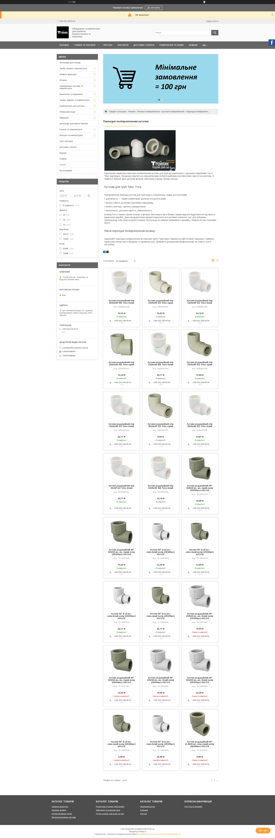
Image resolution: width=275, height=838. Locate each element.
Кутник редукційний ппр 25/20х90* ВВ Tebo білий (121, 301)
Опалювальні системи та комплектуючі (71, 87)
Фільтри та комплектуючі (71, 135)
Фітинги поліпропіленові (149, 111)
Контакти (123, 45)
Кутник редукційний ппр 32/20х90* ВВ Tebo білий (160, 363)
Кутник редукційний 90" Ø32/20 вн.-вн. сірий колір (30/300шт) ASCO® (121, 680)
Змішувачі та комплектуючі (108, 810)
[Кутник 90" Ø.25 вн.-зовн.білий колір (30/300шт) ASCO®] (121, 595)
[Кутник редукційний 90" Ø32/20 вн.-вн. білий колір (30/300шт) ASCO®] (160, 659)
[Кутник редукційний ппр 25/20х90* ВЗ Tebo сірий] (160, 406)
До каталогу (153, 7)
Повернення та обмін (171, 45)
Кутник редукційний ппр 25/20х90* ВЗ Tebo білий (200, 425)
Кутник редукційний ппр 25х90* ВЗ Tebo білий (121, 487)
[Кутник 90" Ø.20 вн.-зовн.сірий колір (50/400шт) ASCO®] (121, 723)
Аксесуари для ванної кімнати (74, 123)
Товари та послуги (84, 45)
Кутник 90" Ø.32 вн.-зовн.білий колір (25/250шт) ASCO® (160, 744)
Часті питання (66, 141)
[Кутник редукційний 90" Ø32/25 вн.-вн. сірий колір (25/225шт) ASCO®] (121, 531)
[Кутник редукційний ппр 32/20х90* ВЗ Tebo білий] (121, 406)
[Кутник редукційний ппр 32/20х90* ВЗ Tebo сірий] (199, 344)
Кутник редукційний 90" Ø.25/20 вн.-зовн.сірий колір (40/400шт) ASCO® (199, 744)
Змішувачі (64, 118)
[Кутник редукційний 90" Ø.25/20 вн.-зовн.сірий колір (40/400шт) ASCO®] (199, 723)
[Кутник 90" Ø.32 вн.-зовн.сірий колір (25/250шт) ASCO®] (160, 595)
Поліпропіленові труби (62, 814)
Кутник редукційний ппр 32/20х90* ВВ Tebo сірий (121, 363)
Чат (265, 830)
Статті (63, 165)
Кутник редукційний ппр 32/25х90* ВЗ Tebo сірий (160, 301)
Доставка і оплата (143, 45)
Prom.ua (151, 829)
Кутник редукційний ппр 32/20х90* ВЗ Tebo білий (121, 425)
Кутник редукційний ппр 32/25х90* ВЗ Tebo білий (200, 301)
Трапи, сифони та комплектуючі (75, 100)
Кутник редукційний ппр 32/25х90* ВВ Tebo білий (160, 487)
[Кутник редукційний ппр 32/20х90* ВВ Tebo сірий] (121, 344)
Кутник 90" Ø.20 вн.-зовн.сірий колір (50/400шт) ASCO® (121, 744)
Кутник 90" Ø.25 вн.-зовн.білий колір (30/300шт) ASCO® (121, 616)
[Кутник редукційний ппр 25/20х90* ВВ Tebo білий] (121, 282)
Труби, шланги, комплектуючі (73, 68)
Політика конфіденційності (170, 834)
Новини (193, 45)
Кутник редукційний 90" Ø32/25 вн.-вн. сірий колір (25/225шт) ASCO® (121, 552)
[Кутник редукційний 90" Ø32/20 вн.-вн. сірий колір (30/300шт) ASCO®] (121, 659)
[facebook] (104, 252)
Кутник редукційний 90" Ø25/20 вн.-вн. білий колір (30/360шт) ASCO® (199, 616)
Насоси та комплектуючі (71, 129)
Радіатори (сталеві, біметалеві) (110, 806)
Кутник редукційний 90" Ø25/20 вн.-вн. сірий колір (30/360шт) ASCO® (199, 488)
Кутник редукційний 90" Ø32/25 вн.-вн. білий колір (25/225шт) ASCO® (199, 680)
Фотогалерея (66, 170)
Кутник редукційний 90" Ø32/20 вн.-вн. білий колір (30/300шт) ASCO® (160, 680)
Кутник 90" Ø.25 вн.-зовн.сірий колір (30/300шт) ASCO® (200, 552)
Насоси (143, 814)
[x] (107, 252)
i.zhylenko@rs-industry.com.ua (75, 347)
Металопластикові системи (64, 817)
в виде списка (217, 261)
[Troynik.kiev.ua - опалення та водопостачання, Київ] (63, 38)
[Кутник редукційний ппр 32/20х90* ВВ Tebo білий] (160, 344)
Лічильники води (67, 112)
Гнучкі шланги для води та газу (110, 814)
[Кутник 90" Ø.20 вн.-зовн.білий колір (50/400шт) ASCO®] (160, 531)
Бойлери (144, 810)
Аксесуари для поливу (70, 62)
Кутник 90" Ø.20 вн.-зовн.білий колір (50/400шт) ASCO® (160, 552)
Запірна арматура (68, 74)
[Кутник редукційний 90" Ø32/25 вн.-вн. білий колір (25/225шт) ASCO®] (199, 659)
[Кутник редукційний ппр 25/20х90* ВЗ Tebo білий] (199, 406)
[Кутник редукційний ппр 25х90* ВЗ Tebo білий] (121, 467)
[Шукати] (214, 32)
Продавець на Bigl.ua (137, 832)
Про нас (107, 45)
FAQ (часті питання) (193, 806)
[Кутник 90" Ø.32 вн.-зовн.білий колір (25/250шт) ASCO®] (160, 723)
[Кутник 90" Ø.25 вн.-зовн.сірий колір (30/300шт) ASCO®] (199, 531)
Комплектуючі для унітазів (72, 106)
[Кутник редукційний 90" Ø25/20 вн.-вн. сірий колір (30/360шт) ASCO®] (199, 467)
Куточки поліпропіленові (173, 111)
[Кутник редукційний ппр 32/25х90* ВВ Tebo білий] (160, 467)
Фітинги (131, 111)
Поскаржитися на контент (147, 834)
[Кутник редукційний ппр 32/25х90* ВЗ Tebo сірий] (160, 282)
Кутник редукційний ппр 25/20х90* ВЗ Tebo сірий (160, 425)
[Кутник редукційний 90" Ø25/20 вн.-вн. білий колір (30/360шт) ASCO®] (199, 595)
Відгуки (63, 153)
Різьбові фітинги (59, 810)
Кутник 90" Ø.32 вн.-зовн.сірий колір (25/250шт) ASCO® (161, 616)
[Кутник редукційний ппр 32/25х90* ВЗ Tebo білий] (199, 282)
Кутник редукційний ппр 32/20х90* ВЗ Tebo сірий (200, 363)
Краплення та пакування (71, 94)
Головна (64, 45)
